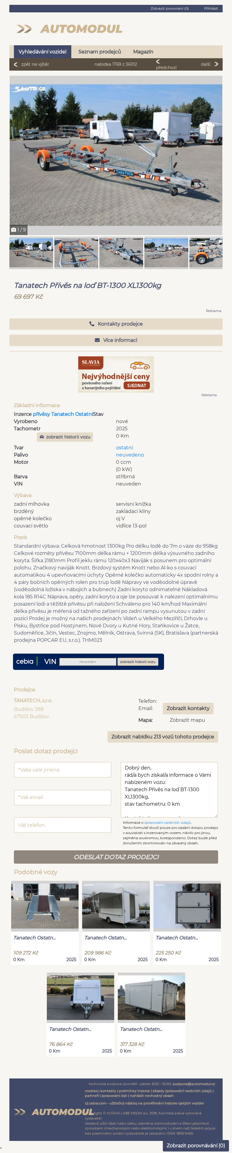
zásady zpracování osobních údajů (182, 1091)
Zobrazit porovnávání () (196, 1145)
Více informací (119, 340)
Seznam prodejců (100, 52)
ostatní (124, 448)
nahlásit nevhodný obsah (152, 1096)
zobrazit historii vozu (68, 437)
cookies (91, 1091)
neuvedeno (130, 455)
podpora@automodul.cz (194, 1084)
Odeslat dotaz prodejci (116, 857)
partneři (92, 1096)
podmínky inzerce (134, 1091)
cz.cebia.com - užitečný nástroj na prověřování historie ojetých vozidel (144, 1103)
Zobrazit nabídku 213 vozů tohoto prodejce (162, 737)
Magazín (143, 52)
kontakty (108, 1091)
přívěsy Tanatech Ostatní (63, 414)
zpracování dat (114, 1096)
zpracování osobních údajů (167, 822)
